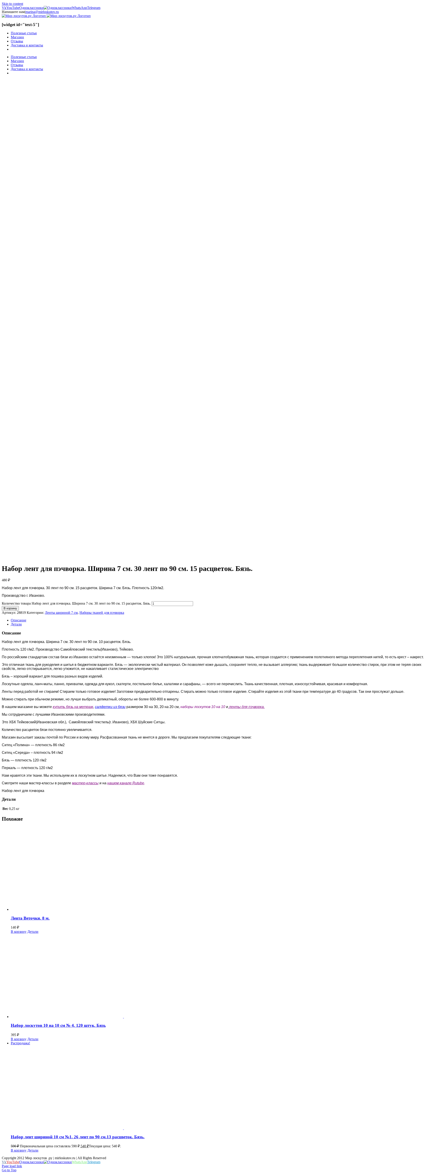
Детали (32, 932)
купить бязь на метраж (73, 707)
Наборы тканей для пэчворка (101, 612)
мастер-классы (85, 783)
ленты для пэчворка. (246, 707)
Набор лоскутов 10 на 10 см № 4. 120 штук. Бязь (58, 1025)
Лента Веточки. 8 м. (30, 918)
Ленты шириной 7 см (61, 612)
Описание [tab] (18, 620)
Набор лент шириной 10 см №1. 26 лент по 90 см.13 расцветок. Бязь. (78, 1137)
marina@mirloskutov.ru (42, 12)
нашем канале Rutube (125, 783)
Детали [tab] (16, 624)
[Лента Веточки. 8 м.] (220, 869)
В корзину (10, 608)
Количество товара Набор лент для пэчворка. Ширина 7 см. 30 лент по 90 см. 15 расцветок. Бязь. (76, 603)
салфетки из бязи (110, 707)
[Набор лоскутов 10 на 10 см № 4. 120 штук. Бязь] (220, 976)
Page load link (12, 1166)
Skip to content (12, 4)
